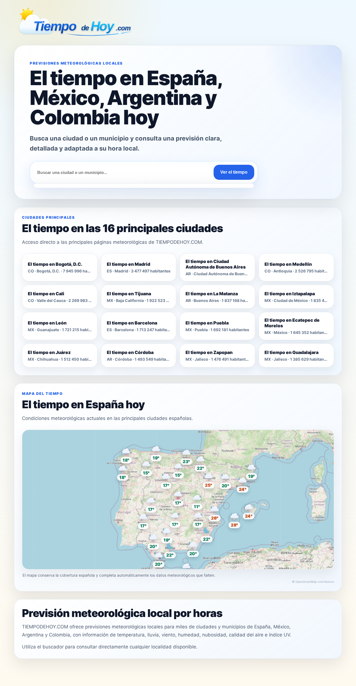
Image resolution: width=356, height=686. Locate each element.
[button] (178, 497)
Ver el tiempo (234, 172)
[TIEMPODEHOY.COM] (76, 23)
